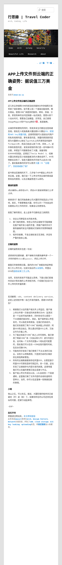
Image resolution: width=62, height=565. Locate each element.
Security (41, 48)
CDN (31, 422)
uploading (26, 425)
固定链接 (41, 425)
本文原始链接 (29, 416)
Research (32, 54)
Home (11, 48)
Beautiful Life (16, 54)
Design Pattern (40, 419)
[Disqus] (31, 469)
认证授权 (39, 268)
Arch (19, 48)
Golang (29, 48)
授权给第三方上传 (21, 271)
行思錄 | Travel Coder (29, 17)
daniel (18, 419)
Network (11, 422)
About (43, 54)
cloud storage (41, 422)
